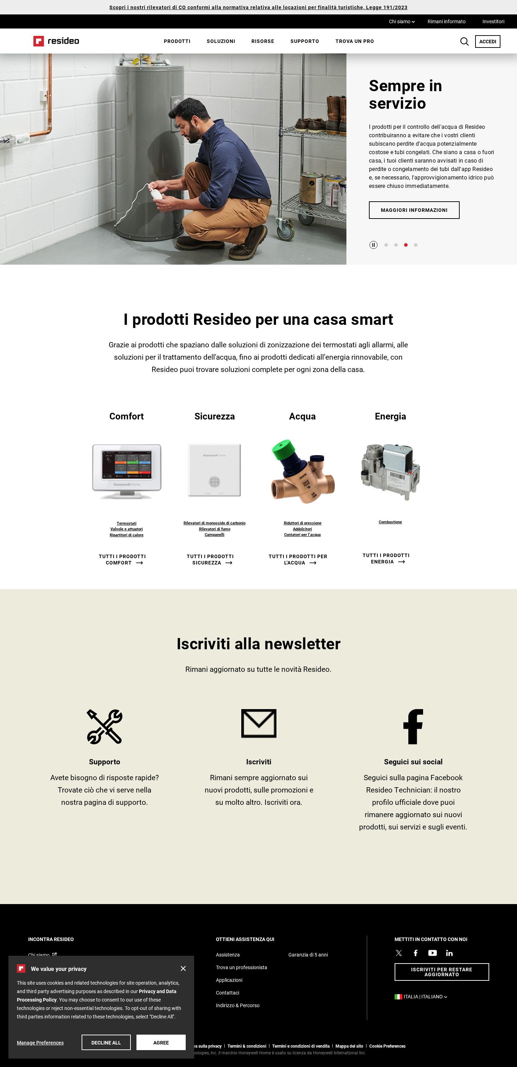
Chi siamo (402, 21)
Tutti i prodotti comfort (122, 559)
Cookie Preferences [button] (387, 1046)
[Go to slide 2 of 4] (396, 245)
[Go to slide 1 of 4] (386, 245)
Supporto (305, 41)
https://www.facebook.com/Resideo (413, 772)
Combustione (390, 521)
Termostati (126, 523)
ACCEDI (489, 41)
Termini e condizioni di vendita (301, 1046)
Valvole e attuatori (126, 528)
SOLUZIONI (221, 41)
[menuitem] (177, 41)
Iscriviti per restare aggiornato (441, 972)
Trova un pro (355, 41)
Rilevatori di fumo (214, 528)
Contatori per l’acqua (302, 534)
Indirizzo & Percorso (238, 1005)
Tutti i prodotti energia (386, 558)
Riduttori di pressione (302, 522)
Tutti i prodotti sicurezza (210, 559)
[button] (183, 968)
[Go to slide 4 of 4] (416, 245)
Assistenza (228, 954)
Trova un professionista (241, 967)
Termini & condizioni (247, 1046)
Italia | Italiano (427, 996)
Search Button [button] (464, 41)
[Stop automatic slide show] (373, 245)
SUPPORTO (104, 772)
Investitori (493, 21)
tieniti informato (259, 772)
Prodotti (177, 41)
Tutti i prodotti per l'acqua (298, 559)
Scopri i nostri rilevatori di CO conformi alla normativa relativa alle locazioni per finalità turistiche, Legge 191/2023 (258, 7)
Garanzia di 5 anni (308, 954)
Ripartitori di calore (126, 534)
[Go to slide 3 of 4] (406, 245)
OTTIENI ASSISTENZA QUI (254, 939)
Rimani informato (447, 21)
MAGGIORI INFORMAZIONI (414, 210)
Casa (53, 41)
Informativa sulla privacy (199, 1046)
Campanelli (214, 534)
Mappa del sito (349, 1046)
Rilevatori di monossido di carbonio (214, 522)
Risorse (262, 41)
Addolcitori (302, 528)
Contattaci (227, 992)
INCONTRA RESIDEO (60, 939)
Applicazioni (229, 980)
